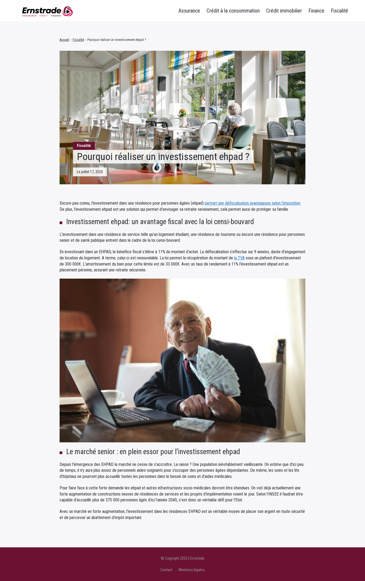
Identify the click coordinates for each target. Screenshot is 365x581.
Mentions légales (192, 570)
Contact (166, 570)
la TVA (239, 257)
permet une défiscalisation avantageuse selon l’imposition (252, 203)
